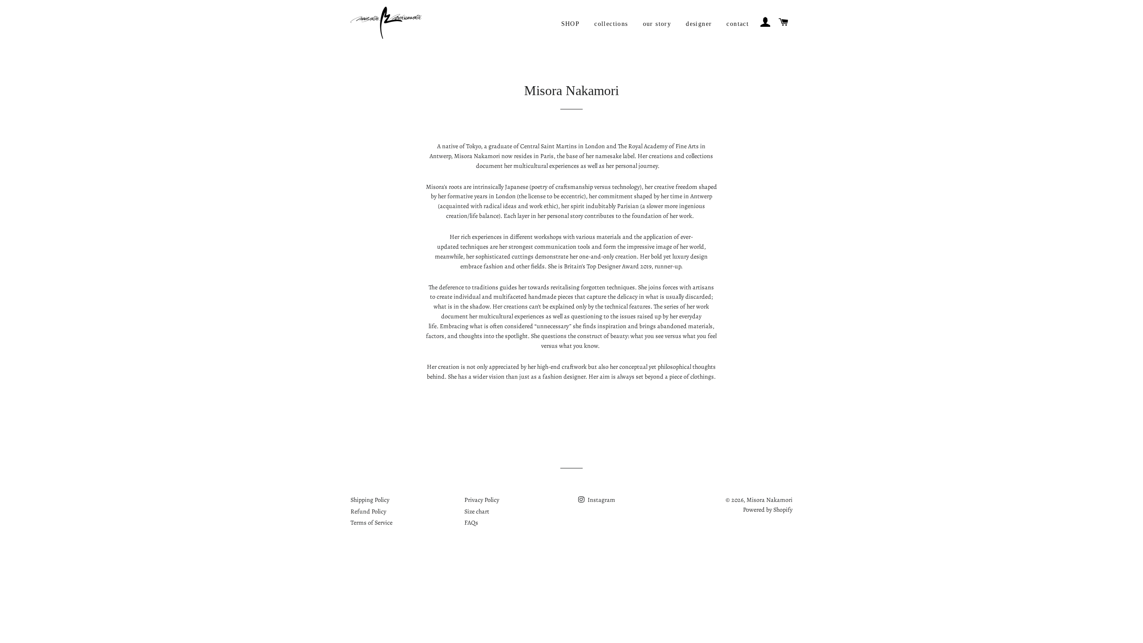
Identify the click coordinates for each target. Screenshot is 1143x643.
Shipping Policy (369, 500)
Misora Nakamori (770, 500)
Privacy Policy (481, 500)
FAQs (471, 522)
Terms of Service (371, 522)
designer (699, 24)
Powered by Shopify (768, 509)
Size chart (476, 511)
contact (737, 24)
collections (611, 24)
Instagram (600, 500)
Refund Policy (368, 511)
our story (657, 24)
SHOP (570, 24)
